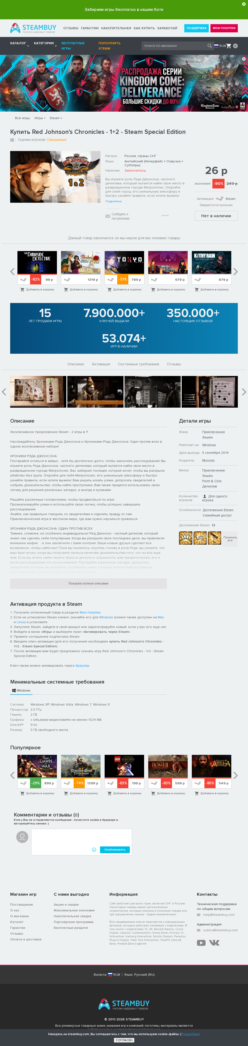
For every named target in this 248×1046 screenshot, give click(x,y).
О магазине (19, 916)
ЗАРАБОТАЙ (167, 28)
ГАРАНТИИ (90, 28)
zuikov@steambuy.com (220, 930)
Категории (44, 43)
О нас (14, 910)
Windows (106, 617)
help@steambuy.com (219, 915)
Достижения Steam (218, 510)
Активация (101, 364)
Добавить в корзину (40, 289)
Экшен (207, 437)
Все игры (22, 118)
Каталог (16, 922)
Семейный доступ (217, 515)
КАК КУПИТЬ (144, 28)
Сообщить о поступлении (120, 216)
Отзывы (174, 364)
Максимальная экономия (74, 910)
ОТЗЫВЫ (70, 28)
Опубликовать (114, 849)
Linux (21, 622)
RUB (222, 46)
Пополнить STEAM (109, 45)
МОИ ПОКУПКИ (224, 28)
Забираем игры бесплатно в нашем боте (124, 9)
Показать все (230, 539)
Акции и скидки (66, 904)
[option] (37, 271)
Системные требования (138, 364)
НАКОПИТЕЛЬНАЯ (116, 28)
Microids (208, 460)
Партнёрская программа (73, 922)
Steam (55, 118)
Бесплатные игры (73, 45)
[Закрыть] (244, 4)
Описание (75, 364)
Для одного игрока (214, 498)
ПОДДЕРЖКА (196, 28)
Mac (161, 617)
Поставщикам (21, 904)
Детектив (209, 486)
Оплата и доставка (25, 939)
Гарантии (17, 928)
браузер (82, 666)
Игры (39, 118)
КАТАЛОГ (18, 43)
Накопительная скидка (72, 916)
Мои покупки (90, 612)
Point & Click (212, 481)
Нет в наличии (216, 215)
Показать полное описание (88, 583)
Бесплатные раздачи (71, 928)
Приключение (213, 432)
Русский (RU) (144, 975)
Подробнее (113, 201)
